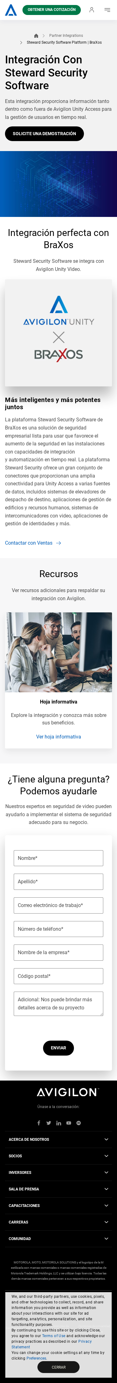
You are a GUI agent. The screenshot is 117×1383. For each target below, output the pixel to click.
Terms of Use (54, 1336)
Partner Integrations (66, 35)
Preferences (36, 1358)
